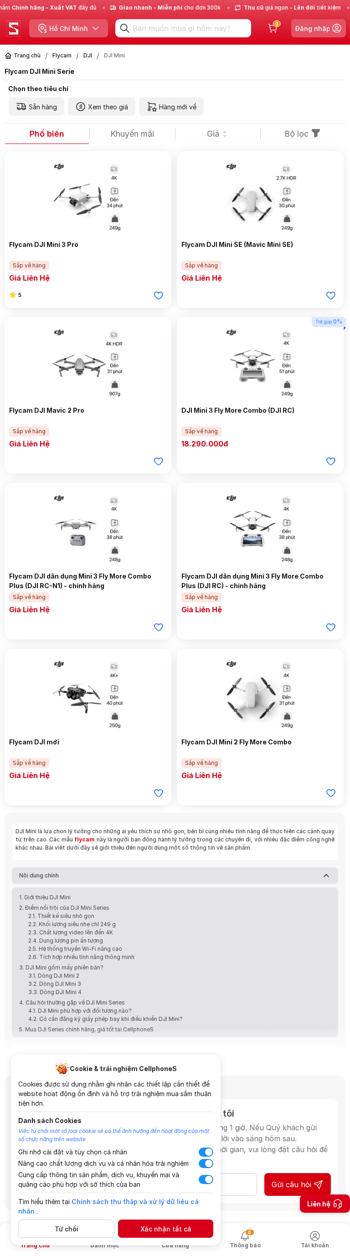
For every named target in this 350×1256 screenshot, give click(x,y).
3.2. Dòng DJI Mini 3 (54, 983)
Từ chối (66, 1229)
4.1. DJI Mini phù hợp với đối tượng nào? (80, 1010)
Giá (213, 133)
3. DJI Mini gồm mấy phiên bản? (61, 967)
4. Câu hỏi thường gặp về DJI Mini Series (72, 1002)
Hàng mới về (177, 107)
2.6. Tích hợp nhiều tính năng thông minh (81, 957)
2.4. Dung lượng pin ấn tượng (65, 940)
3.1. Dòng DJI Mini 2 (53, 975)
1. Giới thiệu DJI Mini (45, 897)
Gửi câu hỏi (291, 1184)
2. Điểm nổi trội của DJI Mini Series (64, 907)
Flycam (62, 55)
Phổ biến (47, 133)
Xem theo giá (108, 107)
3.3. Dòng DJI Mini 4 (55, 992)
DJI (87, 55)
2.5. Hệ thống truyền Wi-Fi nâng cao (75, 948)
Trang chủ (27, 55)
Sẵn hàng (43, 107)
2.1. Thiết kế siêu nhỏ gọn (61, 916)
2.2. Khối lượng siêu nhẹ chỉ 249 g (72, 924)
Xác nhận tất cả (165, 1229)
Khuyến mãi (132, 133)
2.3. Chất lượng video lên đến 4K (70, 932)
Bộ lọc (296, 133)
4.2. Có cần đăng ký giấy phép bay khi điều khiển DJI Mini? (105, 1018)
